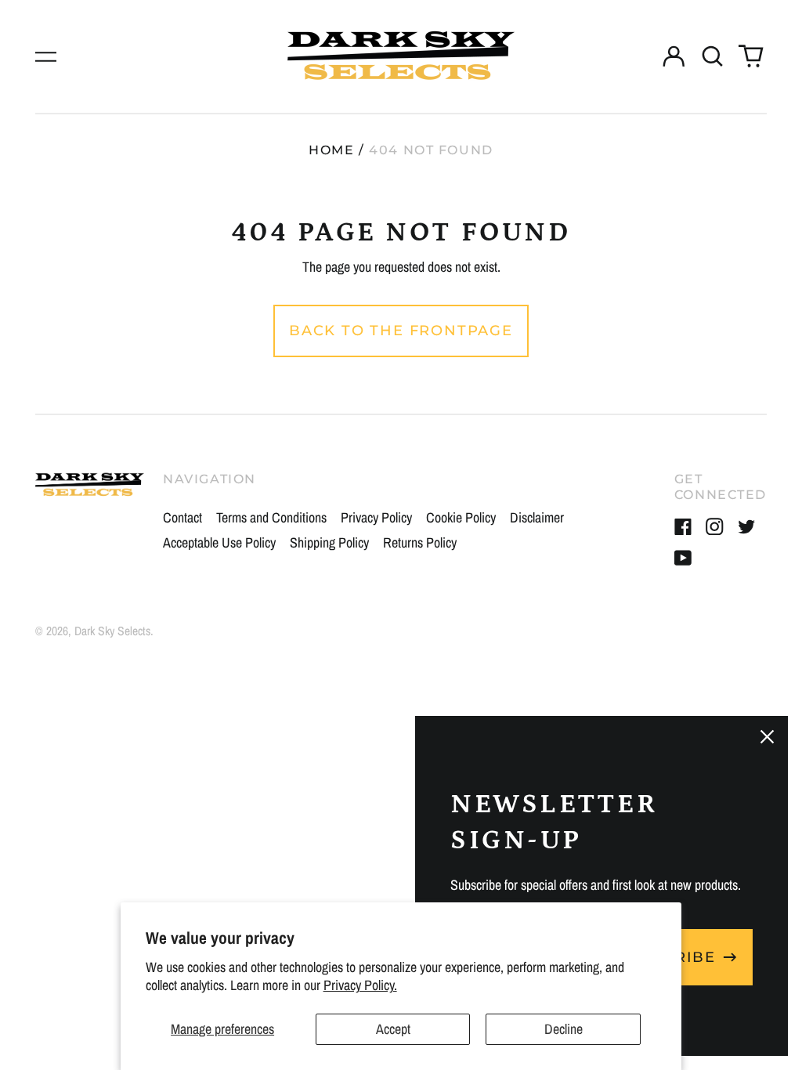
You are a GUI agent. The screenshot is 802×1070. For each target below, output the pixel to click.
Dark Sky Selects (112, 631)
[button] (712, 57)
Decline (563, 1029)
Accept (393, 1029)
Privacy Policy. (360, 985)
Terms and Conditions (271, 517)
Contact (182, 517)
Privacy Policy (376, 517)
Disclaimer (537, 517)
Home (331, 150)
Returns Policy (420, 542)
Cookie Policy (461, 517)
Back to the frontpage (401, 330)
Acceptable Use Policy (219, 542)
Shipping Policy (329, 542)
